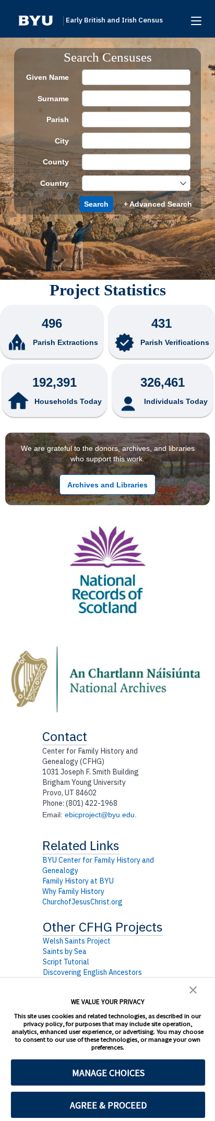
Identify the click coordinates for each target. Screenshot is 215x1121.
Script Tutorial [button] (66, 962)
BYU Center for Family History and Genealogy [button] (98, 865)
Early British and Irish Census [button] (114, 20)
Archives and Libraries (107, 485)
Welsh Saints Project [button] (77, 941)
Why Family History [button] (73, 891)
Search (96, 204)
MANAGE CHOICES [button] (108, 1073)
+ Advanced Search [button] (158, 204)
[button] (35, 21)
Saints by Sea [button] (65, 951)
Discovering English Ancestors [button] (92, 972)
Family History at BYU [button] (78, 881)
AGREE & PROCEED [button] (108, 1105)
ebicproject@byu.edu (100, 814)
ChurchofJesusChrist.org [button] (82, 902)
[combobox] (131, 183)
